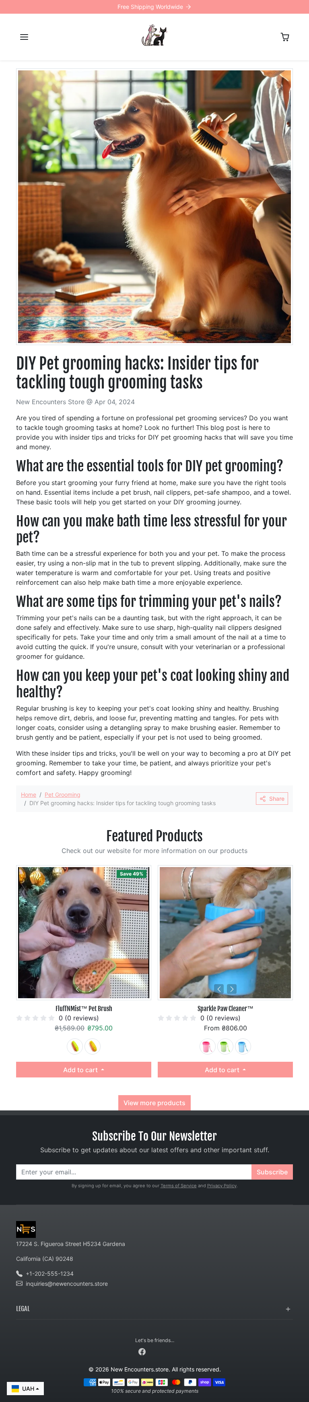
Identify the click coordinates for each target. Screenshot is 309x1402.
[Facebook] (142, 1351)
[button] (24, 37)
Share (276, 798)
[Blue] (243, 1046)
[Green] (75, 1046)
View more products (154, 1103)
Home (28, 794)
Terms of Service (179, 1185)
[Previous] (77, 989)
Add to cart (81, 1070)
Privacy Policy (222, 1185)
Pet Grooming (62, 794)
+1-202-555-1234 (50, 1273)
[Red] (208, 1046)
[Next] (90, 989)
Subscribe (272, 1172)
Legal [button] (23, 1309)
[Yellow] (92, 1046)
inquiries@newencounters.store (67, 1283)
